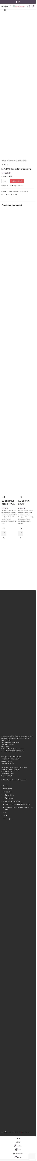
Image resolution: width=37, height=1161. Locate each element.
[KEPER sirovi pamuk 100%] (9, 280)
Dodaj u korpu (17, 181)
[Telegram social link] (16, 194)
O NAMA (5, 816)
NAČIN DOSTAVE (8, 798)
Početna (3, 160)
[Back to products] (5, 165)
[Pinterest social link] (11, 194)
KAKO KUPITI (7, 792)
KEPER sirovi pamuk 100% (8, 502)
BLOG (5, 812)
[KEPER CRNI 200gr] (26, 280)
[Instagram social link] (19, 1)
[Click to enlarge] (5, 10)
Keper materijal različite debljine (17, 160)
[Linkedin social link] (14, 194)
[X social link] (9, 194)
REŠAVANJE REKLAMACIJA (11, 801)
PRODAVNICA (7, 789)
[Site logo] (19, 6)
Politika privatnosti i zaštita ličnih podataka (13, 780)
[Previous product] (2, 165)
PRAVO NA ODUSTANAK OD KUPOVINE (17, 804)
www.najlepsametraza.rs (12, 742)
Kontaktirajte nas (8, 819)
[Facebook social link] (16, 1)
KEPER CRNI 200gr (24, 502)
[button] (3, 533)
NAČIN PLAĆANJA (8, 795)
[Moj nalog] (10, 6)
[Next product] (7, 165)
